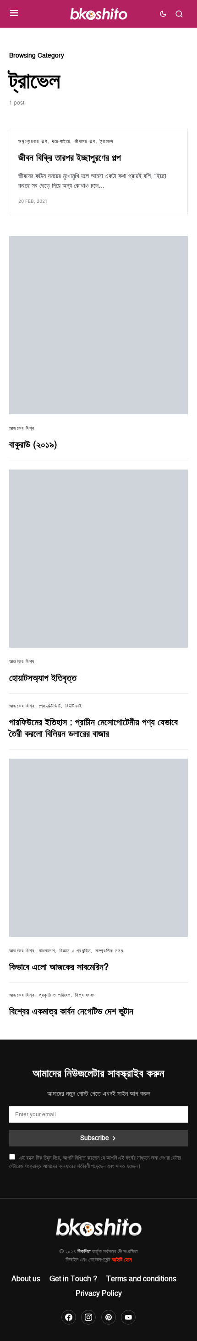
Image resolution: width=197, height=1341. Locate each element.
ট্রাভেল (106, 141)
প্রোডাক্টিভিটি (50, 706)
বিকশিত (84, 1252)
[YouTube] (128, 1317)
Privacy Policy (99, 1293)
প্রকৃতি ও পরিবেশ (55, 995)
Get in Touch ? (73, 1279)
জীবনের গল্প (85, 141)
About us (25, 1279)
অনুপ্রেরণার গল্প (33, 141)
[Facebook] (68, 1317)
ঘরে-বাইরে (61, 141)
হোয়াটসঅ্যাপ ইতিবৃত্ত (43, 678)
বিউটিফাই (74, 706)
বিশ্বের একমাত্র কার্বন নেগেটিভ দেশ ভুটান (71, 1011)
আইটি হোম (122, 1260)
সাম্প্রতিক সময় (109, 951)
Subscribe (94, 1138)
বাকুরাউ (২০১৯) (33, 444)
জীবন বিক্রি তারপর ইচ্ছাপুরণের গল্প (69, 158)
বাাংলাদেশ (47, 951)
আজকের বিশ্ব (21, 428)
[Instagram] (88, 1317)
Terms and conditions (141, 1279)
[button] (14, 13)
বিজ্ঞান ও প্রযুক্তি (75, 951)
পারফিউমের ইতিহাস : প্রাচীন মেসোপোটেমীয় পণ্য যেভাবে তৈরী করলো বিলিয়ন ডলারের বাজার (93, 728)
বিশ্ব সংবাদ (85, 995)
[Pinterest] (108, 1317)
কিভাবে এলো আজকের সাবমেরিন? (59, 967)
